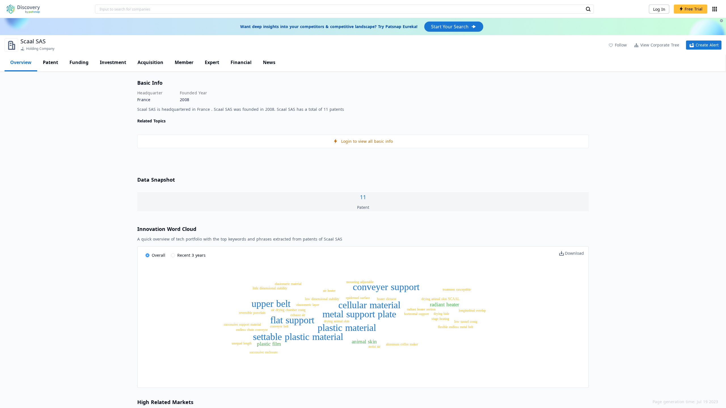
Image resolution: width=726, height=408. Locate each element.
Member (184, 62)
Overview (20, 62)
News (269, 62)
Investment (113, 62)
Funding (78, 62)
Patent (50, 62)
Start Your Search (449, 27)
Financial (241, 62)
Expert (212, 62)
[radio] (155, 255)
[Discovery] (23, 9)
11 (363, 197)
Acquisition (150, 62)
